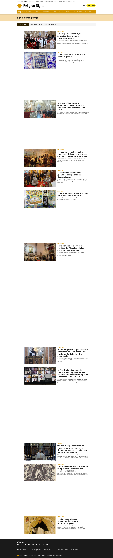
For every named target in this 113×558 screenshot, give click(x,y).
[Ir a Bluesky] (36, 544)
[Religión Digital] (31, 6)
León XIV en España (28, 12)
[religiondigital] (22, 555)
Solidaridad (88, 12)
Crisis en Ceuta (58, 1)
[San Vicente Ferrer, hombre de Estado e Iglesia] (40, 60)
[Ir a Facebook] (18, 544)
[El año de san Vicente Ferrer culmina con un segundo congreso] (40, 525)
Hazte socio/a (91, 5)
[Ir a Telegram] (44, 544)
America (54, 12)
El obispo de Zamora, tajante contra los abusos (41, 1)
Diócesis (68, 12)
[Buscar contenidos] (83, 6)
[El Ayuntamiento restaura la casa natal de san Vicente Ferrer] (40, 199)
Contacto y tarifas (36, 550)
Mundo (61, 12)
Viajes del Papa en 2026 (69, 1)
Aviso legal (47, 550)
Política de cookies (62, 550)
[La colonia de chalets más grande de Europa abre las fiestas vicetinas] (40, 178)
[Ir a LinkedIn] (29, 544)
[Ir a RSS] (47, 544)
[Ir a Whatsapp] (40, 544)
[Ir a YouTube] (33, 544)
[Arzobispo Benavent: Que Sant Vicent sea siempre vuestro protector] (40, 40)
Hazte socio (74, 550)
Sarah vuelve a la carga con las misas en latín (43, 24)
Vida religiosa (78, 12)
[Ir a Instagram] (26, 544)
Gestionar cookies (57, 555)
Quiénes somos (21, 550)
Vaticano (46, 12)
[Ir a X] (22, 544)
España (38, 12)
